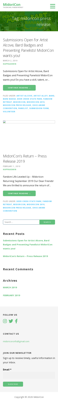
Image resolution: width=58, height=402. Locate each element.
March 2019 (10, 287)
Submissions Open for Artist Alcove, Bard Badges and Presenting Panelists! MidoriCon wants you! (28, 47)
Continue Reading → (19, 88)
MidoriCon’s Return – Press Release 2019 (25, 256)
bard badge (9, 99)
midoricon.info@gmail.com (16, 341)
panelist (23, 108)
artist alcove (24, 95)
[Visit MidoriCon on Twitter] (11, 321)
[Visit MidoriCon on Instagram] (5, 321)
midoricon (19, 102)
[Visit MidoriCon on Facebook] (16, 321)
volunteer (9, 111)
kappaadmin (9, 64)
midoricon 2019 (35, 102)
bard (51, 95)
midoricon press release (17, 105)
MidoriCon (11, 4)
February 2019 (11, 295)
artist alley (41, 95)
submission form (39, 108)
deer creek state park (29, 99)
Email (7, 369)
